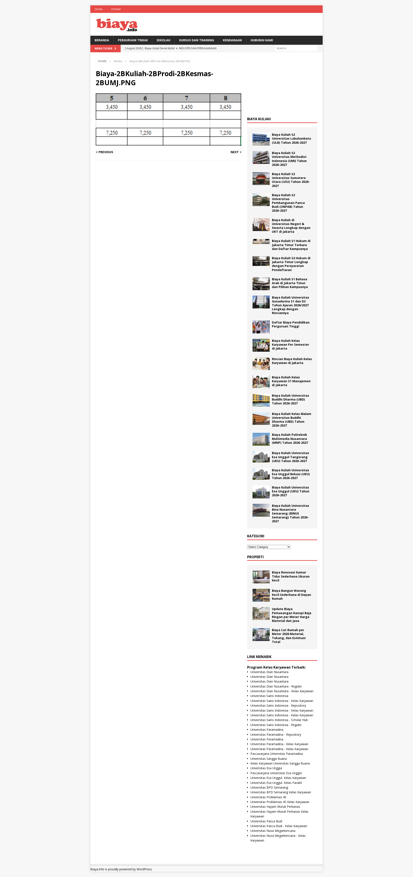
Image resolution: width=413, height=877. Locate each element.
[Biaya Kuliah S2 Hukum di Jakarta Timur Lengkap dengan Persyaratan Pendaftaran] (261, 261)
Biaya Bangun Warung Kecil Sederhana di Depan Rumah (291, 594)
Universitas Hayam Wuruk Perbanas (275, 807)
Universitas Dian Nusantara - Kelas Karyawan (281, 691)
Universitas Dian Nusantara (269, 672)
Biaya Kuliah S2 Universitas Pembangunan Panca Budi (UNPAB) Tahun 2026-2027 (288, 203)
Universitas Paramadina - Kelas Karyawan (279, 744)
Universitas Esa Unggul (266, 768)
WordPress (144, 869)
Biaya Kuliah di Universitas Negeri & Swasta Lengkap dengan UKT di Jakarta (291, 226)
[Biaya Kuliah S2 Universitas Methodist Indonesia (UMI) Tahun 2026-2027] (261, 157)
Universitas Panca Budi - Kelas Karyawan (278, 826)
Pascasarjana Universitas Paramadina (276, 754)
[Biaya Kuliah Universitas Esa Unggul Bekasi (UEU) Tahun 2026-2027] (261, 474)
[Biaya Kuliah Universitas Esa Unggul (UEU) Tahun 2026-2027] (261, 492)
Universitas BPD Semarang (269, 787)
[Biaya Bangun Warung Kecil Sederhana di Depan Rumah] (261, 595)
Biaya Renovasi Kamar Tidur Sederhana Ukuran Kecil (291, 576)
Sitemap (116, 9)
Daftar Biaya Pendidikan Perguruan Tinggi (291, 324)
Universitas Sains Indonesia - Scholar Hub (279, 720)
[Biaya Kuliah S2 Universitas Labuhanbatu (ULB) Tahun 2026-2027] (261, 139)
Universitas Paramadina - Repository (275, 734)
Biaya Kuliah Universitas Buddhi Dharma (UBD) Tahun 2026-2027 (290, 399)
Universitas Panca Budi (266, 821)
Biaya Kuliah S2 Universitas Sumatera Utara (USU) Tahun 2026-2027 (291, 180)
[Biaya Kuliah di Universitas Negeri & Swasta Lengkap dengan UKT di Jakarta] (261, 224)
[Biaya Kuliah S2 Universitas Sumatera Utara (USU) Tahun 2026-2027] (261, 178)
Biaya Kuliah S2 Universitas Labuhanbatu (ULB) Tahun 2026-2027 (291, 138)
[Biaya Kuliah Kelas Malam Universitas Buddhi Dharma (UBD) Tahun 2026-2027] (261, 418)
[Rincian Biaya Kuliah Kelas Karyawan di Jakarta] (261, 363)
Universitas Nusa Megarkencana (272, 831)
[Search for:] (295, 48)
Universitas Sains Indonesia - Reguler (276, 725)
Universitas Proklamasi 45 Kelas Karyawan (279, 802)
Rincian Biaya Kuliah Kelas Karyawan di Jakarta (292, 361)
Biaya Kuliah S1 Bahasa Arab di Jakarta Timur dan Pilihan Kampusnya (290, 283)
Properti (255, 557)
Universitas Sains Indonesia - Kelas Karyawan (281, 701)
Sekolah (163, 40)
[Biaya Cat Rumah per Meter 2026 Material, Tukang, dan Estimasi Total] (261, 634)
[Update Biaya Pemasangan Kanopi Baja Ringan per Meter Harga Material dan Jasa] (261, 613)
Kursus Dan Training (196, 40)
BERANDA (102, 40)
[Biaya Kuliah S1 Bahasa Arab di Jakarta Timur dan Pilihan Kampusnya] (261, 283)
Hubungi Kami (262, 40)
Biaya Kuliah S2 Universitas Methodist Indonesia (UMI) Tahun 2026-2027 (289, 159)
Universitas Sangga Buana (268, 759)
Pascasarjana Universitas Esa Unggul (276, 773)
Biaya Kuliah (259, 119)
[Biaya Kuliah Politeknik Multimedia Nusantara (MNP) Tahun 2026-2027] (261, 439)
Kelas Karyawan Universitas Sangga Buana (280, 763)
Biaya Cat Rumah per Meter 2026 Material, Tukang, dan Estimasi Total (289, 636)
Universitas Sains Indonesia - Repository (278, 705)
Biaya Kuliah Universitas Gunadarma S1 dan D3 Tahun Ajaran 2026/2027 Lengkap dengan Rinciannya (290, 305)
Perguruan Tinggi (133, 40)
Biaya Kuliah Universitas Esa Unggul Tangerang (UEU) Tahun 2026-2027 (290, 457)
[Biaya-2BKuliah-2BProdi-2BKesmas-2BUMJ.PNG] (169, 144)
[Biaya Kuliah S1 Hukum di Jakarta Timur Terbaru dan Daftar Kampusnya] (261, 241)
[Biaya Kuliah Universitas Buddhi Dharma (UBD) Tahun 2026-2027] (261, 400)
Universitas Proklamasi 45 (268, 797)
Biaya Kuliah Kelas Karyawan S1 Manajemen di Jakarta (291, 381)
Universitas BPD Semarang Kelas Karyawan (280, 792)
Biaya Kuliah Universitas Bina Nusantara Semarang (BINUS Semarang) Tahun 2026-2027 (290, 513)
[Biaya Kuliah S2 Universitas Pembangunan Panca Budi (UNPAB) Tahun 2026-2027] (261, 199)
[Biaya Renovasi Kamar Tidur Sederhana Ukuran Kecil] (261, 576)
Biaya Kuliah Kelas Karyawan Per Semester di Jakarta (290, 344)
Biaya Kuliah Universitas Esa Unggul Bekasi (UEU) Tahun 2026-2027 (291, 474)
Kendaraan (232, 40)
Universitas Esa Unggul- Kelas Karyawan (278, 778)
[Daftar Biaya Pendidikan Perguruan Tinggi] (261, 327)
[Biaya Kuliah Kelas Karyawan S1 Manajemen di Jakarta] (261, 381)
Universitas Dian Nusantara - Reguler (276, 686)
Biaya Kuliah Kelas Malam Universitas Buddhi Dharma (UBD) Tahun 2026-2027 (291, 420)
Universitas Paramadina (266, 729)
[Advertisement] (282, 84)
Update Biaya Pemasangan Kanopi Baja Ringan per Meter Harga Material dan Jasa (291, 615)
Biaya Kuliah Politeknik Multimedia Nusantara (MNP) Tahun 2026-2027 (290, 438)
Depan (98, 9)
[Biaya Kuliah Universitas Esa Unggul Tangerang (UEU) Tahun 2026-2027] (261, 456)
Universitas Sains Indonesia (269, 696)
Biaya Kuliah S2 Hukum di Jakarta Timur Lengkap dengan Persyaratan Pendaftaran (291, 264)
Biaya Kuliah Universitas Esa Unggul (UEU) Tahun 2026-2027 (290, 491)
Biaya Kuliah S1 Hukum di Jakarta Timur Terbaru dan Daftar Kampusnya (291, 245)
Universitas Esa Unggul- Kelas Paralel (276, 783)
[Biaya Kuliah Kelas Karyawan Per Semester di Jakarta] (261, 345)
